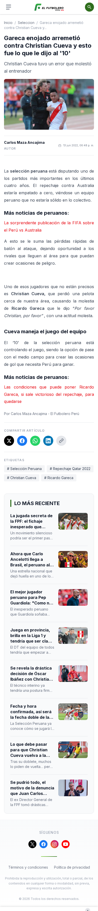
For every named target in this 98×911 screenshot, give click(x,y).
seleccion (26, 22)
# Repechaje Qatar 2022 (70, 468)
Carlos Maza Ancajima (24, 142)
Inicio (8, 22)
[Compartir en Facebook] (22, 441)
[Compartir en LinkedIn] (48, 441)
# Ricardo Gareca (58, 478)
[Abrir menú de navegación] (8, 7)
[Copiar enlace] (61, 441)
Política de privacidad (72, 867)
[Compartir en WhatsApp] (35, 441)
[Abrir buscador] (89, 7)
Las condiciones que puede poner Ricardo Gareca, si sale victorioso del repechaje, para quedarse (49, 394)
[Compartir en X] (9, 441)
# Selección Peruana (24, 468)
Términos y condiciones (28, 867)
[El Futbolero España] (49, 7)
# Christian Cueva (21, 478)
